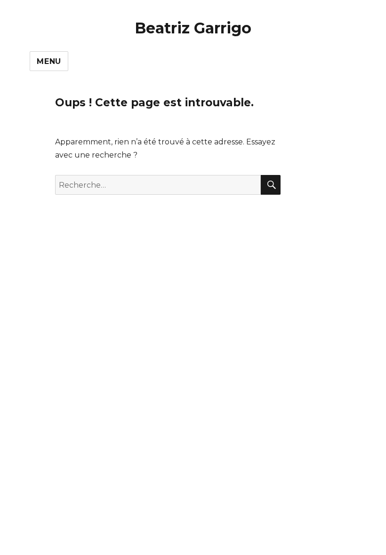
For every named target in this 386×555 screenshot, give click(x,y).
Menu (49, 61)
